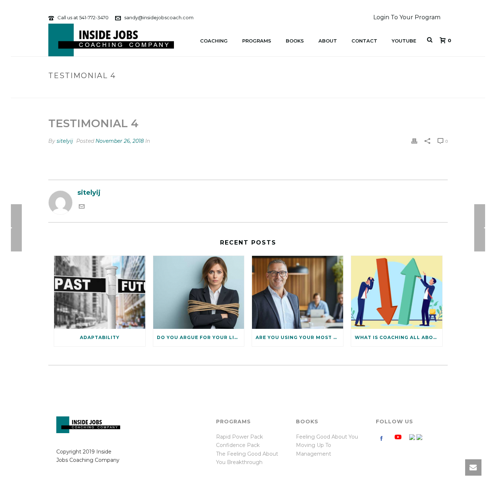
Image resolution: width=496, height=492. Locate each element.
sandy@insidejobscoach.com (159, 17)
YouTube (404, 41)
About (327, 41)
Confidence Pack (238, 445)
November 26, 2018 (119, 141)
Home (394, 91)
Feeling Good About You (327, 436)
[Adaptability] (99, 292)
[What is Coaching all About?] (396, 292)
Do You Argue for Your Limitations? (200, 337)
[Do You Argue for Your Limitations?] (198, 292)
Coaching (214, 41)
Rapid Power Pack (239, 436)
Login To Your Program (406, 17)
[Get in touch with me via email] (82, 207)
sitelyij (65, 141)
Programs (256, 41)
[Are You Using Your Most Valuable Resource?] (297, 292)
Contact (364, 41)
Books (295, 41)
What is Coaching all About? (398, 337)
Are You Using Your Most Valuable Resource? (299, 337)
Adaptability (99, 337)
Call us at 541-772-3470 (83, 17)
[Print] (414, 141)
